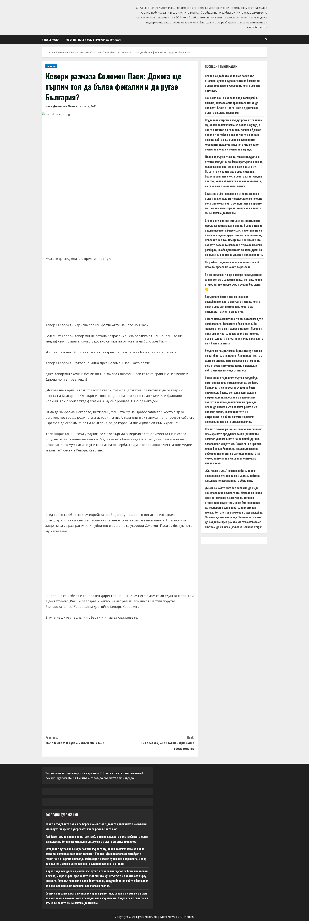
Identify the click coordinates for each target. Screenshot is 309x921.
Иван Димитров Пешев (61, 106)
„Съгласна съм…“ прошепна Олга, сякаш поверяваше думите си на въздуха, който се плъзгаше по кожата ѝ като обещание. (232, 476)
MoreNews (167, 917)
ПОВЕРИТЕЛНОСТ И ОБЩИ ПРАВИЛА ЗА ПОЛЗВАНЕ (93, 39)
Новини (51, 66)
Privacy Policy (50, 39)
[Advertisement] (119, 225)
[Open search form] (266, 39)
